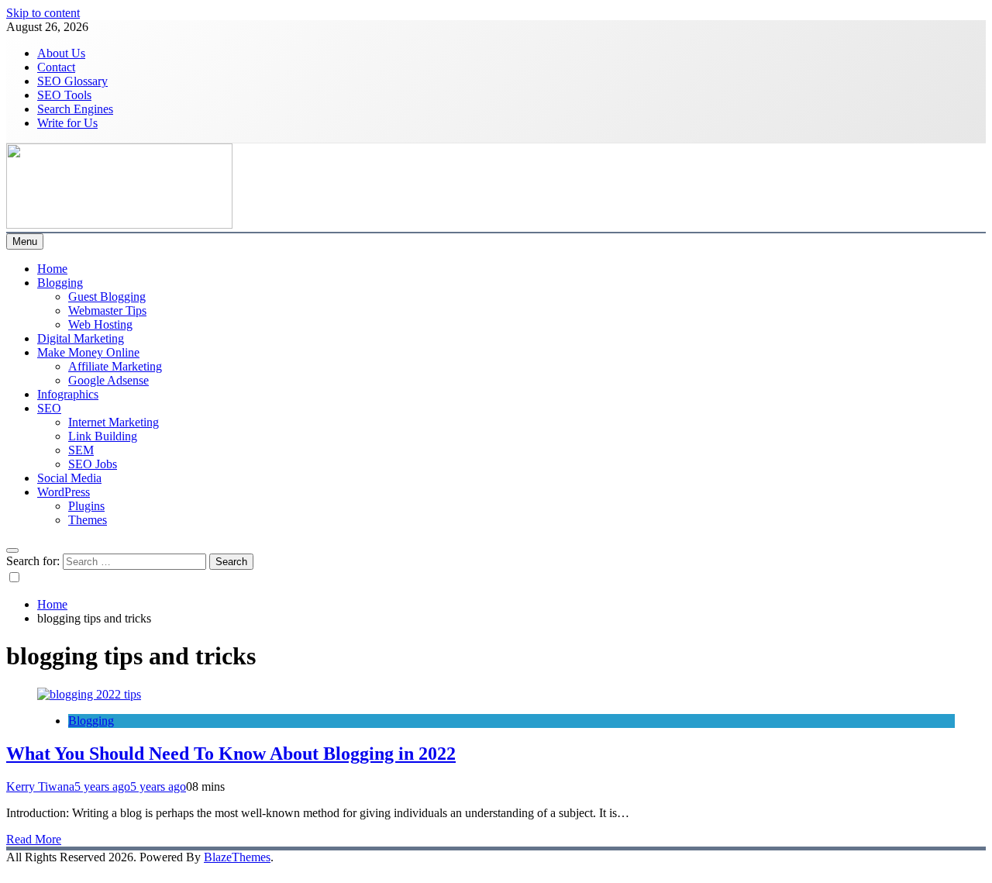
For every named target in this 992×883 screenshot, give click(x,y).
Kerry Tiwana (40, 786)
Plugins (86, 505)
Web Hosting (100, 324)
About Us (61, 53)
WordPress (63, 491)
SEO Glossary (72, 81)
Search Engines (75, 109)
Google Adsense (108, 380)
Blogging (60, 282)
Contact (56, 67)
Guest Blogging (107, 296)
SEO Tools (64, 95)
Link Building (102, 436)
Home (52, 268)
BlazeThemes (237, 857)
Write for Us (67, 122)
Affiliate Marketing (115, 366)
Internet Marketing (113, 422)
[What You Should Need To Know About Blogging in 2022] (89, 694)
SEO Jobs (92, 464)
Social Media (69, 478)
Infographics (67, 394)
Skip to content (43, 12)
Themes (87, 519)
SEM (81, 450)
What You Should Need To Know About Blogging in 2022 (231, 753)
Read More (33, 839)
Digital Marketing (80, 338)
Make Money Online (88, 352)
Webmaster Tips (107, 310)
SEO (49, 408)
